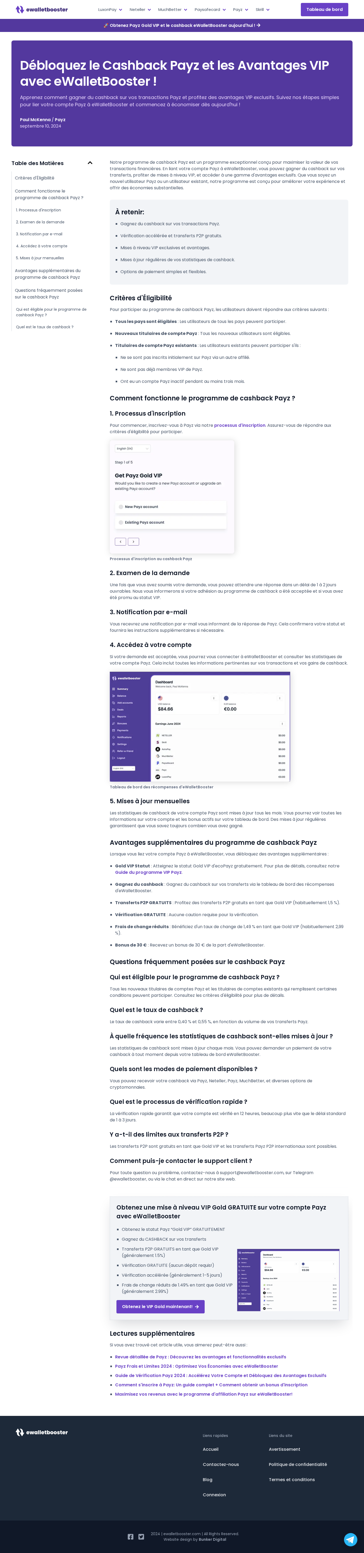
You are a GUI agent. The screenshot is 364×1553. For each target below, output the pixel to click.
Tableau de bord (324, 9)
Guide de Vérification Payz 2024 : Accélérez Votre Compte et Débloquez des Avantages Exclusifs (220, 1375)
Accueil (211, 1449)
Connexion (214, 1495)
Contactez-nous (221, 1464)
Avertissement (284, 1449)
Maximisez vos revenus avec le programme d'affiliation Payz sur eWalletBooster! (204, 1394)
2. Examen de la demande (40, 222)
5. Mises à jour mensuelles (40, 258)
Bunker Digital (212, 1539)
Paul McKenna (35, 120)
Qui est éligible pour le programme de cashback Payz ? (51, 312)
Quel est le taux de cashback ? (45, 327)
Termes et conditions (292, 1480)
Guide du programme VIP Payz (148, 872)
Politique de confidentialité (298, 1464)
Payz (60, 120)
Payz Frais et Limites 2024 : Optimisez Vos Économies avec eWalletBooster (196, 1366)
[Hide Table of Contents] (90, 162)
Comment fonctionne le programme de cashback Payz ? (49, 194)
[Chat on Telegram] (351, 1540)
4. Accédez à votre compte (41, 246)
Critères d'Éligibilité (34, 178)
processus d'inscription (239, 425)
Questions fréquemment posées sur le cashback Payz (49, 293)
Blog (207, 1480)
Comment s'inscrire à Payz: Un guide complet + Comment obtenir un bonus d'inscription (211, 1385)
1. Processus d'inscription (38, 210)
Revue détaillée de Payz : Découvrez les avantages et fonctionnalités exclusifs (200, 1357)
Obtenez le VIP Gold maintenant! (157, 1307)
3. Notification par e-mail (39, 234)
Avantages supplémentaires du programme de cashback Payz (47, 274)
